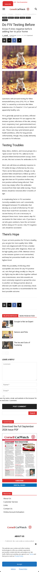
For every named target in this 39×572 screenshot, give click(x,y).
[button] (36, 544)
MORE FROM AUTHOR (27, 316)
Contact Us (7, 508)
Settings (13, 569)
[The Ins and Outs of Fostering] (7, 345)
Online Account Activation (13, 512)
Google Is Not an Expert (23, 321)
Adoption (18, 14)
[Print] (4, 40)
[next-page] (7, 353)
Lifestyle (10, 14)
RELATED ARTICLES (10, 316)
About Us (7, 498)
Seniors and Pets (21, 332)
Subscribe (19, 481)
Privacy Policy (19, 556)
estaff (6, 35)
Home (4, 14)
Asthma (28, 17)
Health (17, 17)
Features (5, 20)
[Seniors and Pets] (7, 334)
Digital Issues (19, 485)
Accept (19, 564)
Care (4, 327)
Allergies (22, 17)
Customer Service (10, 502)
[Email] (9, 40)
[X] (19, 40)
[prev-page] (3, 353)
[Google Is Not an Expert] (7, 324)
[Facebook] (14, 40)
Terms (31, 554)
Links (5, 505)
